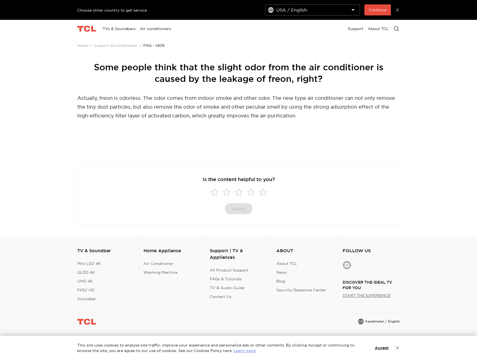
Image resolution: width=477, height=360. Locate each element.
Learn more (245, 350)
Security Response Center (301, 290)
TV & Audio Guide (227, 287)
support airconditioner (116, 45)
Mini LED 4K (89, 263)
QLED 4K (86, 272)
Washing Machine (160, 272)
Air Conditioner (158, 263)
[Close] (397, 348)
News (281, 272)
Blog (280, 281)
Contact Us (220, 296)
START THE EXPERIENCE (367, 295)
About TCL (286, 263)
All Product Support (229, 270)
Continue (377, 9)
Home (83, 45)
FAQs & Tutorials (226, 278)
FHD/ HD (86, 290)
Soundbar (86, 298)
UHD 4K (85, 281)
